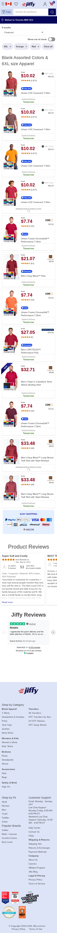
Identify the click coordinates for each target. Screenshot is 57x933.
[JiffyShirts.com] (28, 4)
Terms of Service (37, 883)
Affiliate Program (37, 867)
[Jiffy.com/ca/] (28, 690)
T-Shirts (6, 713)
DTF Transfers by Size (40, 717)
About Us (33, 860)
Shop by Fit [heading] (9, 797)
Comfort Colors (9, 838)
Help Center (35, 828)
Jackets (5, 729)
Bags (4, 777)
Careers (33, 864)
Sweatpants (8, 760)
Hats (4, 773)
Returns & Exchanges (39, 848)
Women (5, 806)
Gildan (5, 830)
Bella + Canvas (9, 834)
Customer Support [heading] (40, 797)
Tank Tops (7, 725)
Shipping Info (35, 844)
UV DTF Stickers (37, 721)
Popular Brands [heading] (11, 825)
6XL (6, 46)
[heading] (28, 281)
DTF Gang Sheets (38, 725)
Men (4, 810)
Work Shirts (7, 733)
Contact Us (34, 832)
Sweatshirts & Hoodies (13, 717)
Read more (7, 602)
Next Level (7, 842)
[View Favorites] (16, 4)
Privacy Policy (35, 879)
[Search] (52, 12)
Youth (4, 813)
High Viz (6, 786)
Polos (4, 721)
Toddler (5, 817)
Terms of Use (35, 929)
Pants (4, 756)
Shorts (5, 763)
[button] (6, 12)
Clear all (48, 46)
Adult (4, 802)
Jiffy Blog (33, 871)
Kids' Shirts (7, 746)
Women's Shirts (9, 742)
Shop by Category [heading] (13, 704)
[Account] (45, 4)
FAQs (31, 836)
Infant (5, 821)
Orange (20, 46)
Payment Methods (38, 852)
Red (34, 46)
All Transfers (35, 713)
